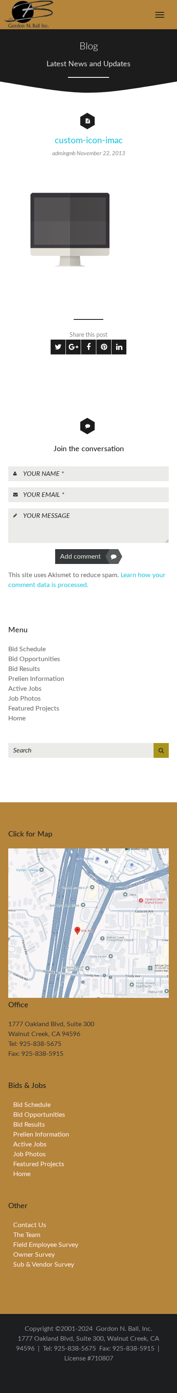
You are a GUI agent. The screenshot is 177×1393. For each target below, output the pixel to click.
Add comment (80, 556)
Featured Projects (33, 708)
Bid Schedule (27, 649)
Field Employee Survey (45, 1245)
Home (17, 718)
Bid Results (24, 669)
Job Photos (24, 698)
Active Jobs (25, 688)
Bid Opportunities (34, 659)
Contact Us (29, 1225)
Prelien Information (36, 679)
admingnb (64, 153)
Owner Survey (34, 1254)
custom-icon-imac (89, 140)
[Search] (161, 750)
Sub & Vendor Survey (43, 1264)
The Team (26, 1235)
